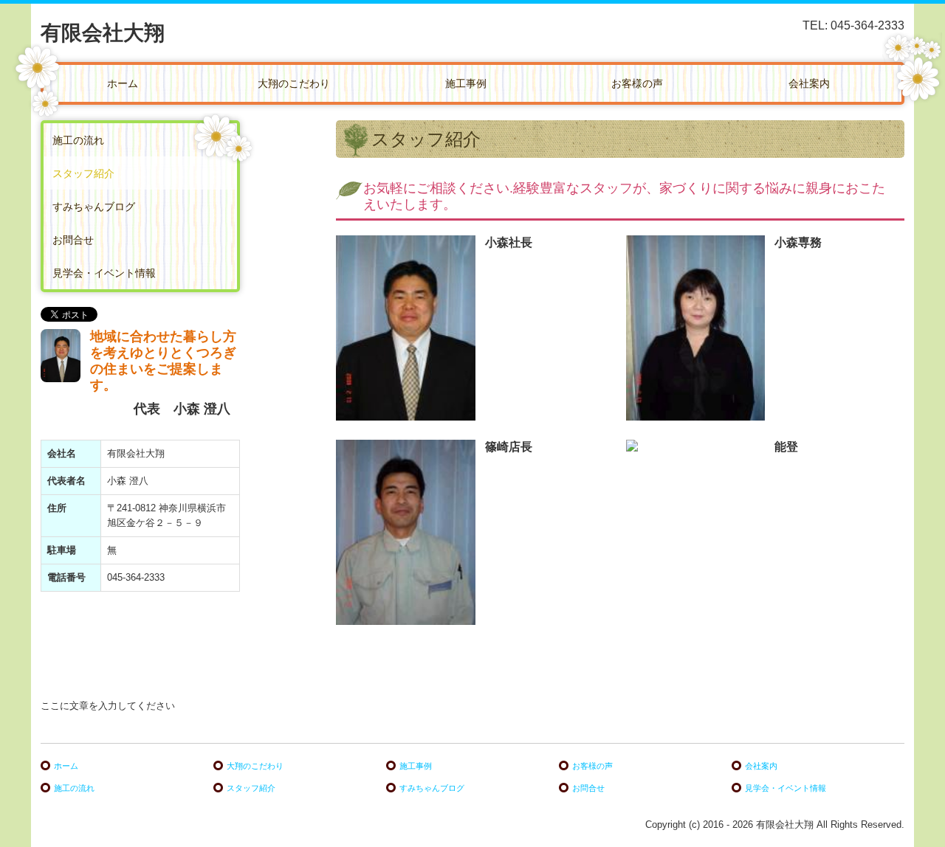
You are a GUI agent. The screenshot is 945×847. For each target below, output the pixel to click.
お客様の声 (637, 83)
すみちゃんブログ (93, 206)
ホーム (122, 83)
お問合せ (73, 240)
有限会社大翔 (103, 32)
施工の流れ (78, 140)
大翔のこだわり (294, 83)
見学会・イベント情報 (104, 273)
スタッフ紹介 (83, 173)
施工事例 (466, 83)
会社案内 (809, 83)
